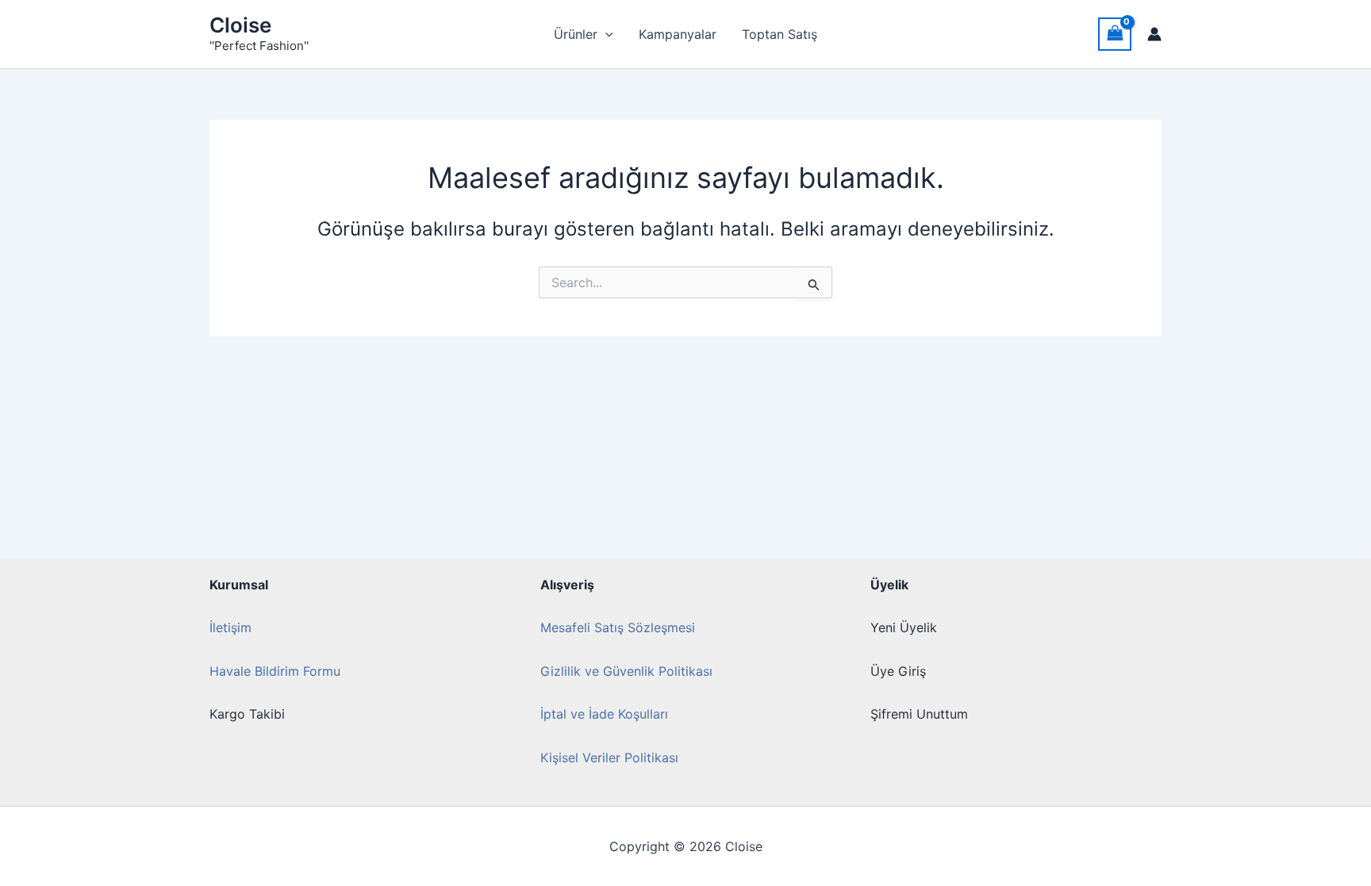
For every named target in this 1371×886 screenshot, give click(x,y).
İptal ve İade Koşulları (604, 714)
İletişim (230, 627)
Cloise (240, 25)
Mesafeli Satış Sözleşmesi (617, 627)
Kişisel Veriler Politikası (609, 757)
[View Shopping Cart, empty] (1114, 33)
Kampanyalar (677, 34)
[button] (605, 34)
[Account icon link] (1154, 34)
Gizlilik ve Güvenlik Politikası (626, 671)
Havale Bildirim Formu (274, 671)
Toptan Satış (779, 34)
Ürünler (575, 34)
